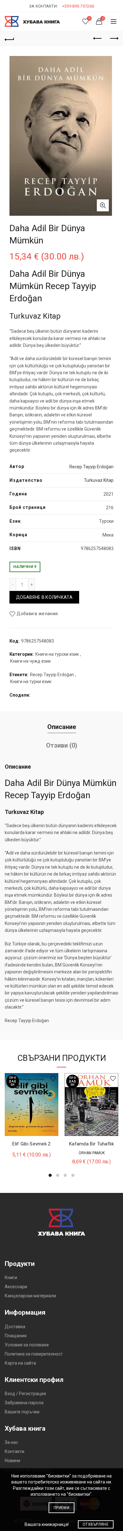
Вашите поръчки (22, 1411)
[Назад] (9, 38)
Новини (12, 1460)
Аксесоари (16, 1286)
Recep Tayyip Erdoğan (91, 466)
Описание (61, 727)
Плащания (15, 1335)
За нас (11, 1442)
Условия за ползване (27, 1344)
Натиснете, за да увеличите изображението (103, 205)
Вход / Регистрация (25, 1393)
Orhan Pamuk (92, 1153)
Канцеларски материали (30, 1295)
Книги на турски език (57, 654)
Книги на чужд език (30, 661)
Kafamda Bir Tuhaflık (91, 1144)
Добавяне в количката (44, 597)
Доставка (15, 1326)
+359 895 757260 (78, 6)
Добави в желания (37, 613)
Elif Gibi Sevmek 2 (31, 1144)
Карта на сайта (20, 1363)
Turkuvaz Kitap (99, 480)
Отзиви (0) (61, 745)
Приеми (61, 1508)
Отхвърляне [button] (95, 1524)
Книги (11, 1277)
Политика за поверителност (34, 1353)
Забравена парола (24, 1402)
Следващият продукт (113, 38)
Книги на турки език (30, 681)
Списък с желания (89, 18)
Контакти (14, 1451)
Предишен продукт (98, 38)
